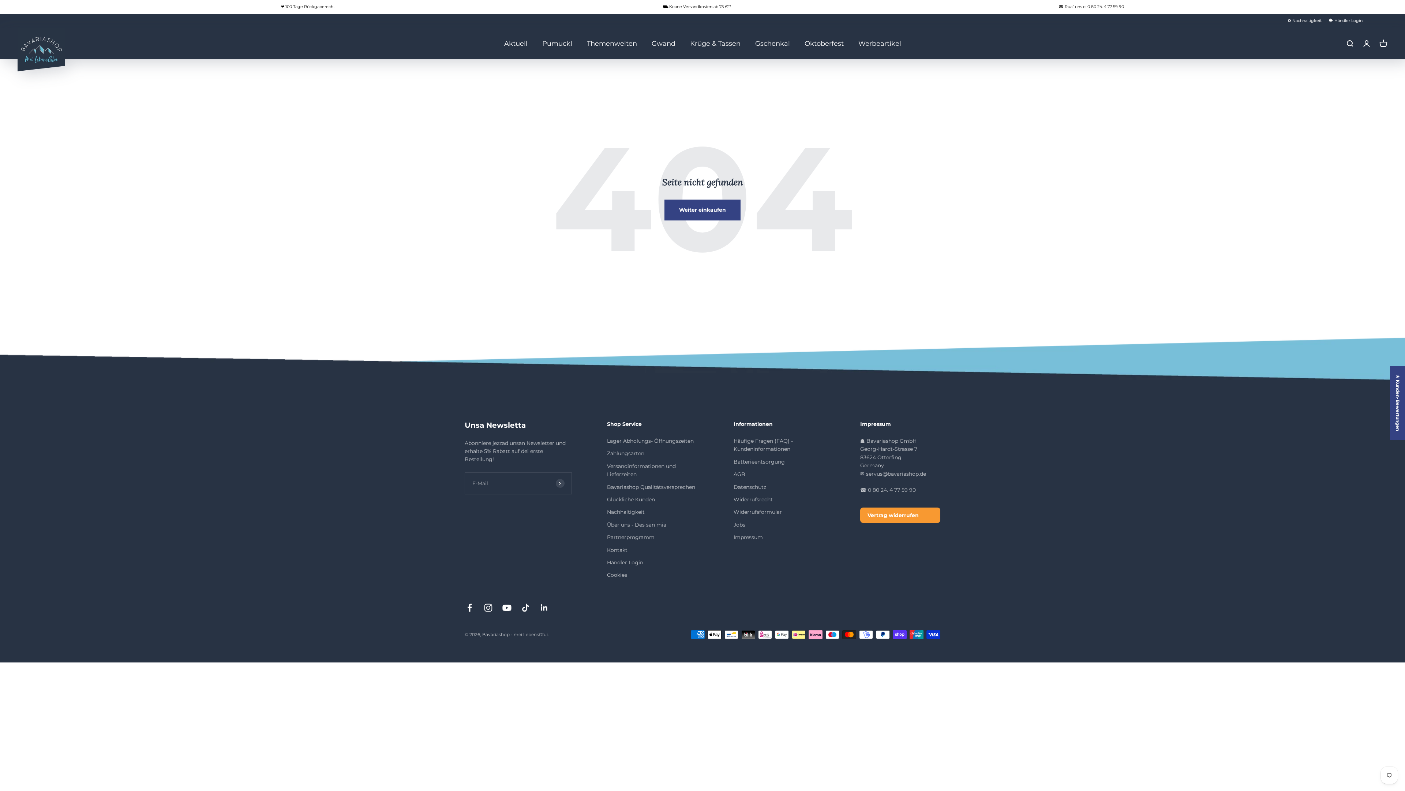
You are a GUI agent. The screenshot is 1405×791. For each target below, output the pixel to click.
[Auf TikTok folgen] (526, 608)
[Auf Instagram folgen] (488, 608)
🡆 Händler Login (1346, 20)
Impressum (748, 537)
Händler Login (625, 562)
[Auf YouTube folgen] (507, 608)
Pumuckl (557, 43)
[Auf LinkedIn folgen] (544, 608)
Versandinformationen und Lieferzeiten (641, 470)
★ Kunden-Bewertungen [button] (1398, 403)
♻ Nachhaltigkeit (1305, 20)
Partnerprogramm (631, 537)
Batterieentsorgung (759, 461)
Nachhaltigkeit (626, 512)
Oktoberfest (824, 43)
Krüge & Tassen (715, 43)
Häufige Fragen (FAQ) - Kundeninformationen (763, 445)
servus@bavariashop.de (896, 474)
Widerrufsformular (758, 512)
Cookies (617, 575)
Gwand (663, 43)
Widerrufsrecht (753, 499)
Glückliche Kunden (631, 499)
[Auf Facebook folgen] (470, 608)
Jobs (739, 524)
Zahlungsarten (625, 453)
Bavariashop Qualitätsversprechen (651, 487)
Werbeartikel (879, 43)
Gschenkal (772, 43)
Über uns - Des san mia (636, 524)
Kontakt (617, 550)
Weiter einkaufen (702, 210)
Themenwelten (612, 43)
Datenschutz (750, 487)
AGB (739, 474)
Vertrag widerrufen (893, 515)
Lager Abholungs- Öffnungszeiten (650, 441)
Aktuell (516, 43)
